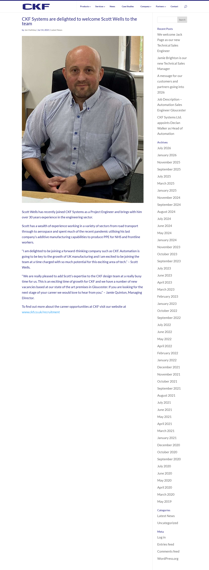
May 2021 (164, 417)
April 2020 (164, 487)
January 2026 (167, 155)
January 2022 (167, 360)
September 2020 (169, 459)
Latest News (56, 30)
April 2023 (164, 282)
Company (144, 6)
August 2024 (166, 211)
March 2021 (165, 431)
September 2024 (169, 204)
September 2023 (169, 261)
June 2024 (164, 226)
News (112, 6)
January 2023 (167, 303)
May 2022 (164, 339)
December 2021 (168, 367)
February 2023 (167, 296)
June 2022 (164, 332)
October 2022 (167, 310)
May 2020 (164, 480)
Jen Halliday (30, 30)
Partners (160, 6)
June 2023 (164, 275)
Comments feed (168, 551)
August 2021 (166, 395)
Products (84, 6)
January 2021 (167, 438)
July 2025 (164, 176)
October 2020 (167, 452)
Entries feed (165, 544)
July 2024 (164, 219)
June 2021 (164, 409)
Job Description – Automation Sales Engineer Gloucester (171, 104)
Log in (161, 537)
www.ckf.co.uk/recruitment (41, 312)
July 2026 (164, 148)
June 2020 (164, 473)
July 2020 (164, 466)
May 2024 (164, 233)
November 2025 (168, 162)
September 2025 (169, 169)
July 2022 (164, 325)
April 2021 (164, 424)
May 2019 (164, 501)
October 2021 (167, 381)
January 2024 (167, 240)
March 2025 (165, 183)
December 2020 (168, 445)
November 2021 (168, 374)
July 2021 (164, 402)
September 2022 (169, 318)
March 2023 (165, 289)
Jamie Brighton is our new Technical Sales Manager (172, 63)
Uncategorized (167, 523)
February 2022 (167, 353)
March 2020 (165, 494)
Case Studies (128, 6)
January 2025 (167, 190)
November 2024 (168, 197)
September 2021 (169, 388)
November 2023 (168, 247)
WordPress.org (167, 558)
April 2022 (164, 346)
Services (99, 6)
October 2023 (167, 254)
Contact (174, 6)
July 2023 (164, 268)
